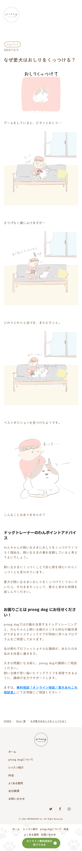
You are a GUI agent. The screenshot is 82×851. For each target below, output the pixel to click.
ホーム (16, 829)
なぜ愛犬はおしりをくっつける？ (49, 721)
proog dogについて (50, 829)
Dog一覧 (21, 721)
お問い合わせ (48, 834)
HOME (8, 721)
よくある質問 (31, 834)
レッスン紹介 (30, 829)
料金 (66, 829)
